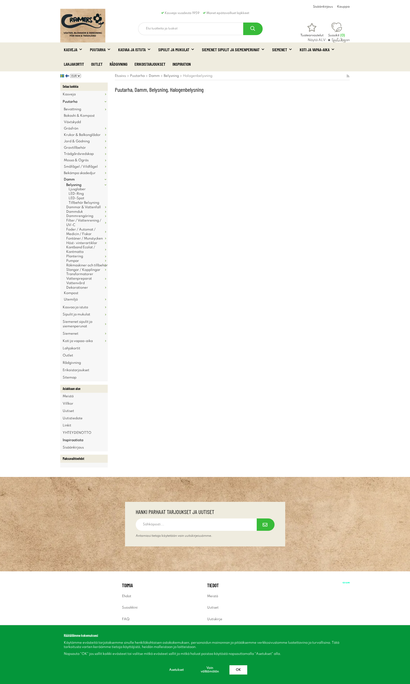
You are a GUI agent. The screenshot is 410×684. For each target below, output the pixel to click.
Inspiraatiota (73, 440)
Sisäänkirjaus (323, 6)
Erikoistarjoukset (150, 64)
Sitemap (69, 377)
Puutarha (98, 49)
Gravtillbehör (75, 147)
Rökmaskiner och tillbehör (87, 265)
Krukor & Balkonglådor (82, 135)
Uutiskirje (214, 619)
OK (238, 669)
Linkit (67, 425)
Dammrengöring (79, 216)
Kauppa (343, 6)
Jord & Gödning (77, 141)
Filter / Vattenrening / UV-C (83, 223)
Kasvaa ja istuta (132, 49)
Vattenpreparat (79, 278)
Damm (69, 179)
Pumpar (72, 261)
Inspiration (181, 64)
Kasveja (70, 49)
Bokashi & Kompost (79, 115)
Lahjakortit (74, 64)
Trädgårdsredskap (79, 154)
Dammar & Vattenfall (83, 207)
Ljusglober (77, 189)
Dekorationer (77, 287)
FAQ (126, 619)
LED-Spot (76, 198)
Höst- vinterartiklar (81, 243)
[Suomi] (67, 76)
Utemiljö (71, 299)
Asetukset (176, 669)
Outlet (96, 64)
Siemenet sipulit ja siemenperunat (231, 49)
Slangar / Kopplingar (83, 270)
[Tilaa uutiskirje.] (266, 524)
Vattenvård (75, 283)
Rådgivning (118, 64)
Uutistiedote (73, 418)
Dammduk (74, 211)
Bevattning (72, 109)
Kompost (71, 293)
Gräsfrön (71, 128)
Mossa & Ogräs (76, 160)
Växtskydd (72, 122)
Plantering (74, 256)
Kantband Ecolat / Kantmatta (80, 250)
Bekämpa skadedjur (80, 173)
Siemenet (279, 49)
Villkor (68, 403)
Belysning (73, 185)
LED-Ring (76, 193)
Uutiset (68, 411)
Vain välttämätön (210, 669)
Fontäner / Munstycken (84, 238)
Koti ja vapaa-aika (315, 49)
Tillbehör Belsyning (84, 202)
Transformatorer (79, 274)
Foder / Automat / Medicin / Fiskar (81, 232)
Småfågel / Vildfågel (81, 166)
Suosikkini (130, 607)
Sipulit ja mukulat (173, 49)
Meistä (68, 396)
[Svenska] (62, 76)
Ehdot (126, 596)
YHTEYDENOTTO (77, 432)
